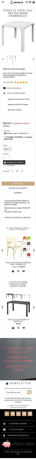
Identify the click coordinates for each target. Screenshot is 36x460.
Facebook (7, 414)
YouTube (24, 414)
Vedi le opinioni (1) (12, 88)
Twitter (12, 414)
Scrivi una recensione (14, 93)
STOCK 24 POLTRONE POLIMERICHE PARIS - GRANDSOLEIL (18, 263)
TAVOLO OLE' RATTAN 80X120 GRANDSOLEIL (18, 320)
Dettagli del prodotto (18, 188)
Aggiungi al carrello (15, 162)
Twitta (17, 171)
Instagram (30, 414)
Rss (18, 414)
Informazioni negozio (18, 435)
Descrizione (18, 184)
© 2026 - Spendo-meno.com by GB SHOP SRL (18, 453)
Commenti (18, 193)
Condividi (12, 171)
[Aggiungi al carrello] (12, 271)
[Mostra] (18, 271)
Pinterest (22, 171)
